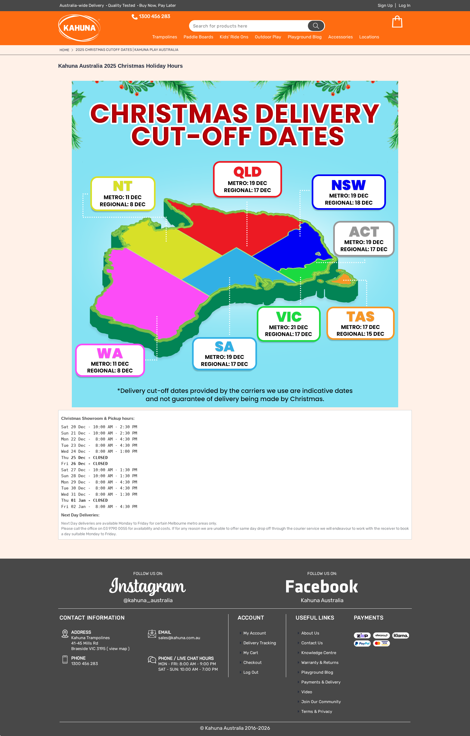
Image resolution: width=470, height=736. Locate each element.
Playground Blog (317, 672)
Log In (404, 5)
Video (306, 691)
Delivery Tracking (259, 642)
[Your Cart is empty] (397, 22)
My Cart (250, 652)
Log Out (250, 672)
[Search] (316, 26)
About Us (310, 633)
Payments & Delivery (321, 682)
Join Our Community (321, 701)
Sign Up (385, 5)
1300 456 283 (154, 16)
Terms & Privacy (316, 711)
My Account (254, 633)
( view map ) (118, 648)
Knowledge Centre (318, 652)
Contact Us (312, 642)
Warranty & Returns (320, 662)
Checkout (252, 662)
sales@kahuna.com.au (179, 637)
